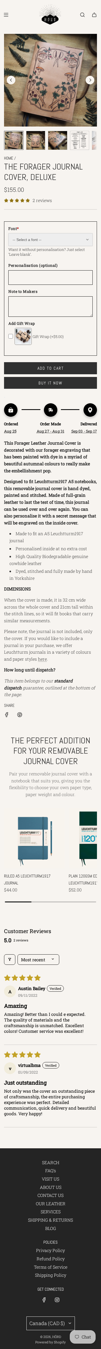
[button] (11, 80)
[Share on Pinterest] (20, 715)
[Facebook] (44, 1300)
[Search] (82, 15)
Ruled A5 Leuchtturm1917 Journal (27, 879)
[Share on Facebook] (7, 715)
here (42, 659)
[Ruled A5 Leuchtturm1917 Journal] (34, 838)
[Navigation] (6, 15)
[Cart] (94, 15)
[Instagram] (57, 1300)
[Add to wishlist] (4, 397)
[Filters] (9, 959)
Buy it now (50, 383)
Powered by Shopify (50, 1342)
